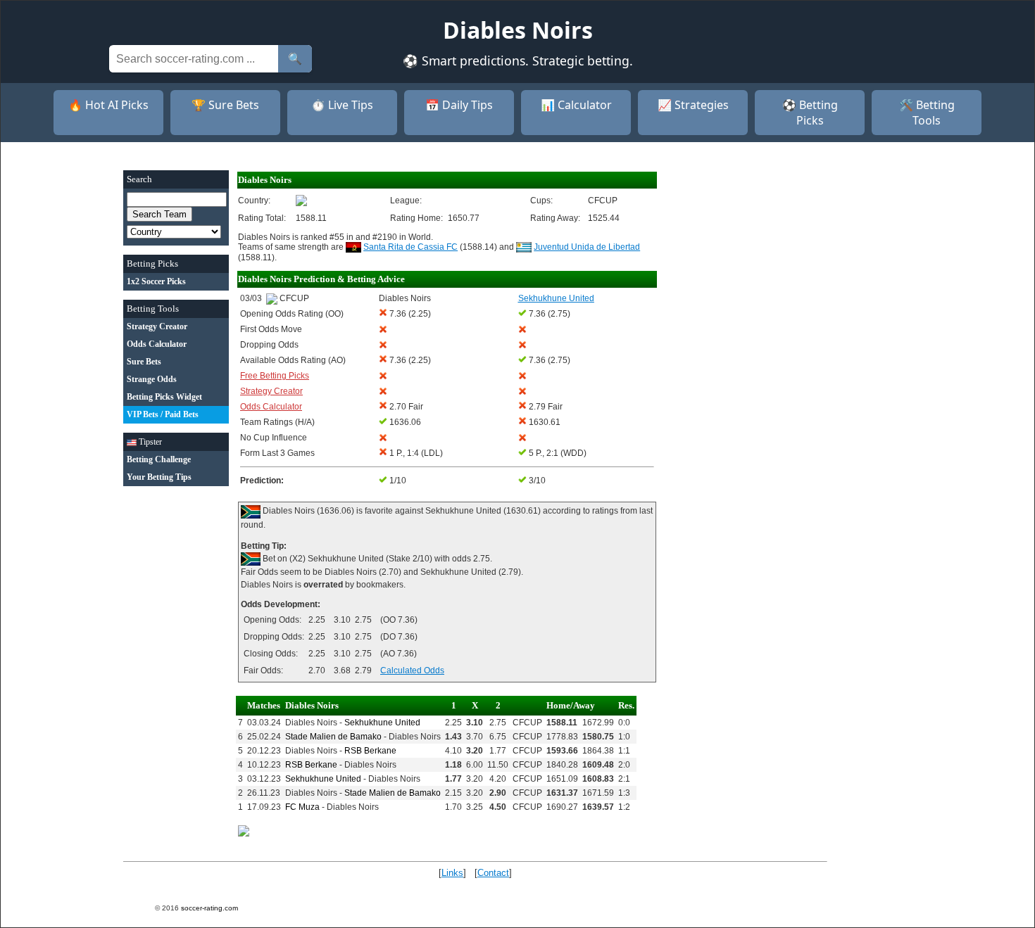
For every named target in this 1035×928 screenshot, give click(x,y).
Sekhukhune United (382, 722)
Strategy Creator (271, 391)
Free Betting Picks (274, 376)
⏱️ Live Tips (342, 105)
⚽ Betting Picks (810, 112)
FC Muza (302, 807)
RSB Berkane (370, 751)
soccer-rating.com (209, 908)
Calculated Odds (412, 670)
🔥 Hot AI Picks (108, 105)
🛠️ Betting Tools (927, 112)
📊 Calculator (576, 105)
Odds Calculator (271, 407)
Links (452, 872)
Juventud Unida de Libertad (587, 247)
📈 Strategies (693, 105)
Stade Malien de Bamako (333, 737)
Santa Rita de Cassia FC (410, 247)
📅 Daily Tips (459, 105)
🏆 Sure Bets (225, 105)
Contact (493, 872)
